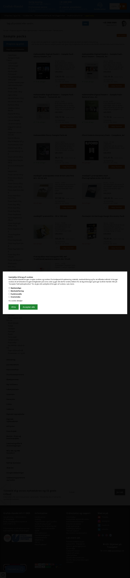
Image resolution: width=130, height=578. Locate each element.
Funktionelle (16, 294)
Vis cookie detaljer (16, 301)
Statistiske (15, 297)
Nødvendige (16, 288)
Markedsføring (17, 291)
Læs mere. (71, 284)
